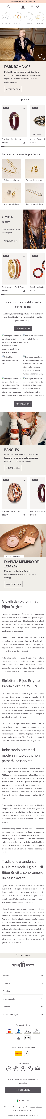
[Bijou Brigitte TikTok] (8, 1068)
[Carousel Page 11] (33, 146)
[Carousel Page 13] (40, 146)
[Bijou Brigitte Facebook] (23, 1068)
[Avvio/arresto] (40, 56)
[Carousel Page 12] (36, 146)
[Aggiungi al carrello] (24, 142)
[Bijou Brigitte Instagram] (16, 1068)
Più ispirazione (23, 404)
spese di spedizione (36, 1107)
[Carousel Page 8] (24, 146)
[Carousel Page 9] (27, 146)
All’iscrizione (23, 1090)
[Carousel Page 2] (24, 99)
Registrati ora (13, 584)
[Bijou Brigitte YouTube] (37, 1068)
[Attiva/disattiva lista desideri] (24, 108)
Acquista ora (13, 89)
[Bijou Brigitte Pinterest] (30, 1068)
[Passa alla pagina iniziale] (23, 6)
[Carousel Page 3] (9, 146)
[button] (32, 6)
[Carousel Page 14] (43, 146)
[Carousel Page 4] (12, 146)
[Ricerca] (8, 6)
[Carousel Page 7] (21, 146)
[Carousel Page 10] (30, 146)
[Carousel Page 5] (15, 146)
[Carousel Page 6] (18, 146)
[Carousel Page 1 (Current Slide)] (22, 100)
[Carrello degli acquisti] (43, 6)
